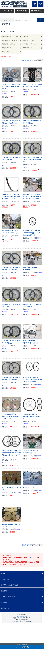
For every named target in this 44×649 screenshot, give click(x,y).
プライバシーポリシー (22, 596)
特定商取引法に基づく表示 (22, 585)
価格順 (24, 60)
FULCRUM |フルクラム (8, 44)
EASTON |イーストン (29, 40)
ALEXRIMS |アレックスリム (9, 36)
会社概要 (22, 602)
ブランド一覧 (7, 11)
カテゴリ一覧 (22, 11)
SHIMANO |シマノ (28, 48)
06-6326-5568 (22, 616)
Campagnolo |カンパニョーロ (9, 40)
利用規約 (22, 591)
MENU (41, 4)
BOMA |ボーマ (27, 36)
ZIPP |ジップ (5, 52)
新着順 (29, 60)
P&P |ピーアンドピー (7, 48)
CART (34, 4)
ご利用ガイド (22, 579)
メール (30, 557)
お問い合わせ (36, 11)
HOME (22, 573)
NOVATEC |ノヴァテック (30, 44)
